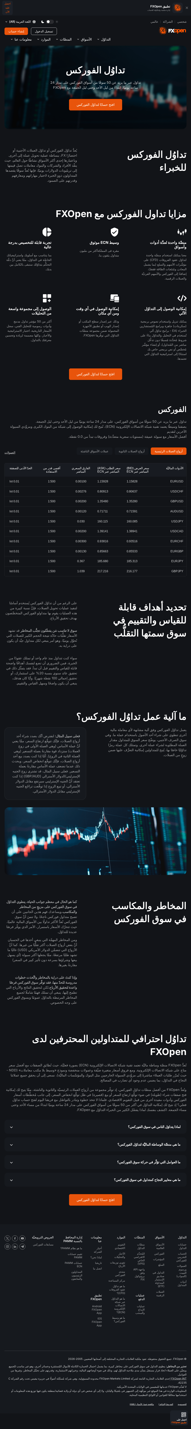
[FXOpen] (173, 31)
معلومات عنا (23, 39)
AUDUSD (176, 511)
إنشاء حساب (16, 31)
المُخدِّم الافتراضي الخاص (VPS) (139, 1258)
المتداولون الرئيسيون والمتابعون (76, 1275)
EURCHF (176, 541)
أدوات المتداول (182, 1283)
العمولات (9, 452)
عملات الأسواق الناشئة (95, 451)
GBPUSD (176, 501)
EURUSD (176, 481)
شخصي (182, 21)
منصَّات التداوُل (141, 1246)
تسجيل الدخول (44, 31)
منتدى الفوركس (120, 1273)
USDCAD (176, 531)
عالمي (154, 21)
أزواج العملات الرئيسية (169, 451)
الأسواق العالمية (160, 1246)
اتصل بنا (97, 1268)
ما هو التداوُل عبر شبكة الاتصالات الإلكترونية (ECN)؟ (118, 1305)
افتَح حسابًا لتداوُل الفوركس (96, 374)
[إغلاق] (187, 8)
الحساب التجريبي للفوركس (181, 1257)
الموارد (46, 39)
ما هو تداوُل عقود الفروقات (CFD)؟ (117, 1289)
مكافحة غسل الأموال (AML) (142, 1404)
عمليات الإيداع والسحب (140, 1309)
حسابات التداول (182, 1246)
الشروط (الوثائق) (166, 1404)
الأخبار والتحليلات (119, 1255)
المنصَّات (66, 39)
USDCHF (176, 491)
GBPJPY (177, 571)
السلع (161, 1264)
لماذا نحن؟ (96, 1257)
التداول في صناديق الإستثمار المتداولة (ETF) (158, 1279)
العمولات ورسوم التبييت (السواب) (181, 1271)
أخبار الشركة (98, 1250)
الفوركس (159, 1253)
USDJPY (177, 521)
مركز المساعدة (117, 1280)
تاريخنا (98, 1262)
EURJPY (177, 561)
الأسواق (86, 39)
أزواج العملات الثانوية (132, 451)
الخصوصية (182, 1404)
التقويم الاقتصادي (120, 1246)
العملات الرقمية (160, 1293)
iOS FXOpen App (97, 1322)
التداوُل (106, 39)
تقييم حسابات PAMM (75, 1255)
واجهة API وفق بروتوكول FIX (139, 1274)
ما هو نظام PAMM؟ (71, 1248)
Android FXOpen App (97, 1309)
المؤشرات (158, 1259)
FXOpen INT (179, 1378)
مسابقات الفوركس (43, 1244)
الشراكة (168, 21)
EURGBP (176, 551)
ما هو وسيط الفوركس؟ (118, 1319)
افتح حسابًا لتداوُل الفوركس (96, 105)
